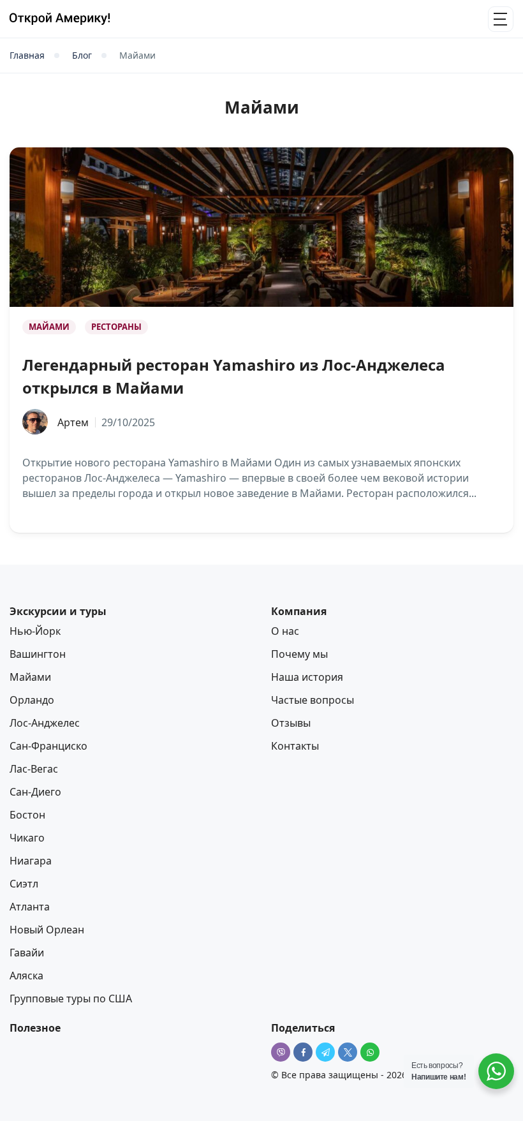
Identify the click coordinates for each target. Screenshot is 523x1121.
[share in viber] (280, 1052)
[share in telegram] (325, 1052)
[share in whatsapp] (369, 1052)
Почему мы (299, 654)
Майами (49, 326)
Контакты (295, 746)
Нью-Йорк (35, 631)
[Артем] (35, 422)
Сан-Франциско (48, 746)
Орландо (32, 700)
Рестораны (116, 326)
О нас (285, 631)
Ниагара (31, 861)
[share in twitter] (347, 1052)
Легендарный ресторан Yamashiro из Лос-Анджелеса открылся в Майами (233, 376)
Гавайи (27, 953)
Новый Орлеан (47, 930)
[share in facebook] (303, 1052)
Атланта (30, 907)
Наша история (307, 677)
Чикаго (27, 838)
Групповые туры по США (71, 998)
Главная (27, 55)
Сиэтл (24, 884)
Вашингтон (38, 654)
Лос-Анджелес (45, 723)
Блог (82, 55)
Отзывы (291, 723)
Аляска (26, 976)
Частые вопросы (312, 700)
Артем (73, 422)
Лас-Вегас (34, 769)
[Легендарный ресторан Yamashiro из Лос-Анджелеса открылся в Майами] (261, 227)
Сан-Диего (35, 792)
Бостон (27, 815)
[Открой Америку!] (60, 18)
